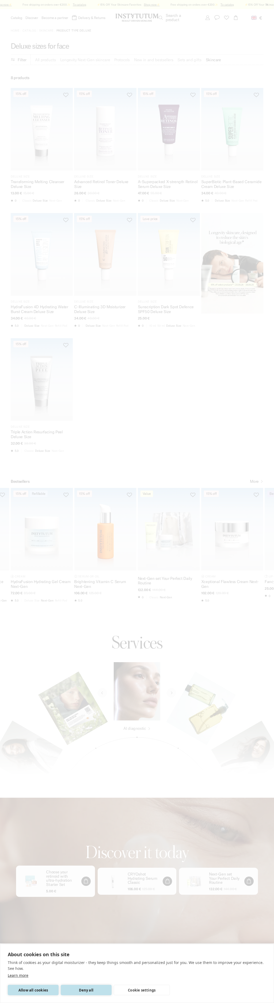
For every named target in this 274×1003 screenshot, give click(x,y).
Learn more (18, 975)
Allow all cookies (33, 990)
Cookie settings (141, 990)
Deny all (86, 990)
